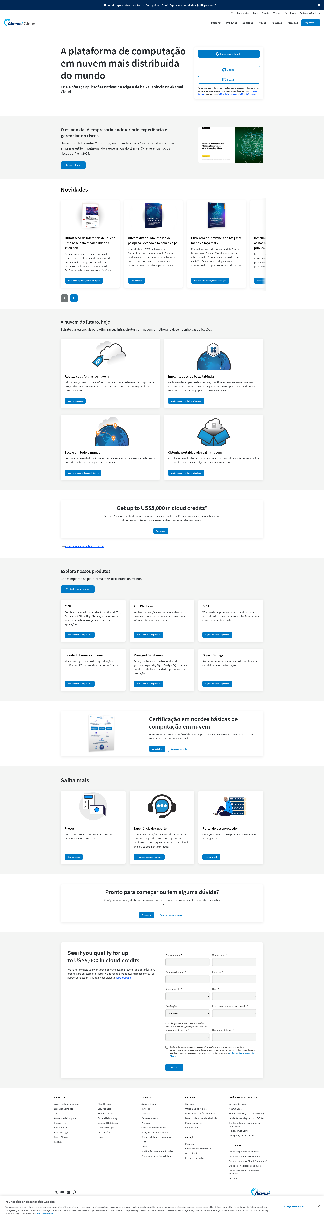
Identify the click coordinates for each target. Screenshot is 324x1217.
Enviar (174, 1067)
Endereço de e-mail (175, 972)
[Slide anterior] (64, 298)
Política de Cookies (247, 94)
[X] (56, 1192)
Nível (215, 989)
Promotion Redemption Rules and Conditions (84, 546)
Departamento (173, 989)
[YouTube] (62, 1192)
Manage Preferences (294, 1206)
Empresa (217, 972)
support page (123, 977)
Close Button (319, 5)
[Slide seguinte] (74, 298)
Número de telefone (223, 1030)
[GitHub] (74, 1192)
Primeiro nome (173, 955)
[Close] (318, 1206)
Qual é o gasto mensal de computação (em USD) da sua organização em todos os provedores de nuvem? (187, 1027)
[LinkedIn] (68, 1192)
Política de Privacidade (227, 94)
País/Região (172, 1006)
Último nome (219, 955)
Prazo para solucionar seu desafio (230, 1006)
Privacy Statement (45, 1213)
